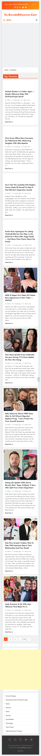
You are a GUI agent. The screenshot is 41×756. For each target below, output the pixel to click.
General (8, 708)
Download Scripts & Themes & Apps (17, 700)
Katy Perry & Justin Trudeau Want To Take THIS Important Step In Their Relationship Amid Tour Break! (19, 545)
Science (8, 715)
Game (8, 704)
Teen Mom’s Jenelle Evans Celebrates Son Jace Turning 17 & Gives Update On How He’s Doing (19, 357)
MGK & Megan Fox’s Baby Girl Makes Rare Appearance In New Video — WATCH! (20, 298)
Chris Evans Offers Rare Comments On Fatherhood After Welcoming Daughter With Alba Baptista (19, 140)
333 (24, 639)
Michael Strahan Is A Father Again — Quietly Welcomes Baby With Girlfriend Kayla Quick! (19, 94)
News (7, 711)
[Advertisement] (20, 45)
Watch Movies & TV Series (14, 731)
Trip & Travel (9, 727)
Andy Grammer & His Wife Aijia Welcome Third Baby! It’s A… (18, 605)
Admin (9, 100)
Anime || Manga (11, 696)
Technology (9, 723)
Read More (8, 122)
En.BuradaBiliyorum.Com (20, 15)
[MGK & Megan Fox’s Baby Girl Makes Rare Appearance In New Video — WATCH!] (20, 280)
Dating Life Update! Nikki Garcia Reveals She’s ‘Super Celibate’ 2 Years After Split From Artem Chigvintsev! (20, 485)
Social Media (9, 290)
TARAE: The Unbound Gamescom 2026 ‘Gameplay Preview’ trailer (16, 4)
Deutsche (20, 751)
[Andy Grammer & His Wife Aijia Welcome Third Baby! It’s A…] (20, 588)
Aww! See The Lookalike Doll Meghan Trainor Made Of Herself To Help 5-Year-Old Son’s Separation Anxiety (20, 187)
